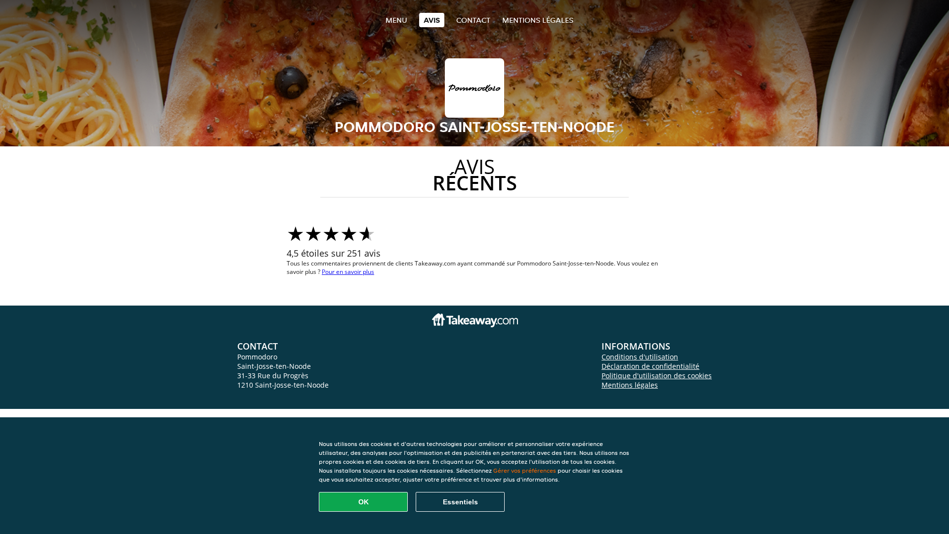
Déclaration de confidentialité (650, 366)
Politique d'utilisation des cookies (657, 375)
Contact (473, 20)
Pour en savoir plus (348, 271)
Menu (396, 20)
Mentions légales (537, 20)
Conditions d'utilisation (640, 356)
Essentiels (460, 502)
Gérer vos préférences (524, 470)
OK (363, 502)
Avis (432, 20)
